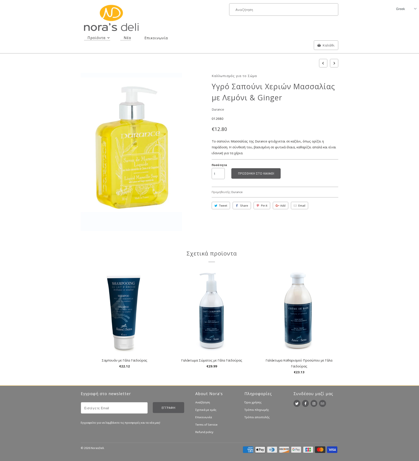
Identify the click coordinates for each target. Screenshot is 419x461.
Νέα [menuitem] (127, 37)
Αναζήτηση (202, 402)
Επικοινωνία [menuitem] (156, 38)
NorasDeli (97, 448)
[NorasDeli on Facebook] (305, 403)
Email (301, 205)
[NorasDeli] (111, 18)
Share (244, 205)
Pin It (264, 205)
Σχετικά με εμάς (205, 410)
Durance (218, 109)
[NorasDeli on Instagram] (314, 403)
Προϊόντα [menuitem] (96, 37)
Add (282, 205)
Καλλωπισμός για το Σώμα (234, 76)
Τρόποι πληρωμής (256, 410)
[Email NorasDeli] (322, 403)
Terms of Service (206, 425)
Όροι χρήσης (252, 402)
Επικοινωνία (203, 417)
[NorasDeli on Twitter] (297, 403)
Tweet (223, 205)
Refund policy (204, 432)
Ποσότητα (219, 165)
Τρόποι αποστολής (257, 417)
